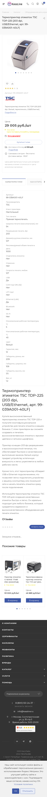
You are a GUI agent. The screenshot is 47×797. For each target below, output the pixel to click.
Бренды (6, 663)
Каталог (7, 669)
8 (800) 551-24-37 (24, 703)
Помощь (7, 682)
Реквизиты (8, 650)
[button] (15, 73)
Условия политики (23, 784)
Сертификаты (10, 636)
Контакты (7, 630)
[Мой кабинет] (37, 4)
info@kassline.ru (25, 711)
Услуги (6, 676)
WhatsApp (30, 741)
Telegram (23, 741)
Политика (8, 656)
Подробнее (13, 150)
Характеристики (13, 182)
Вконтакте (17, 741)
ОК (15, 791)
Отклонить (27, 791)
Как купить (36, 182)
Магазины (8, 643)
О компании (9, 623)
